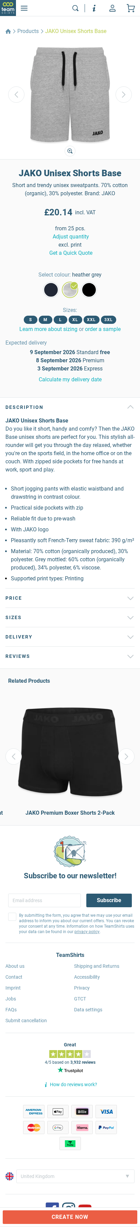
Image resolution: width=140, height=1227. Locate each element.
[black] (89, 290)
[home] (8, 31)
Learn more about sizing (48, 329)
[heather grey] (70, 290)
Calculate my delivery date (70, 379)
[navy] (51, 290)
